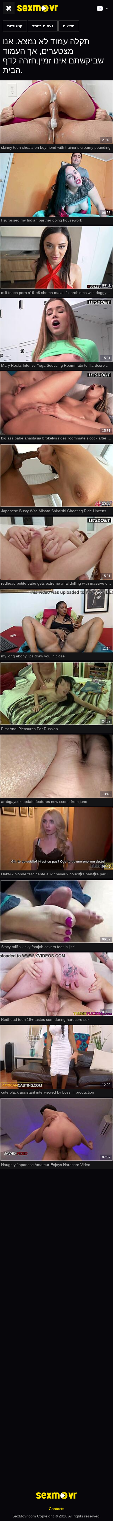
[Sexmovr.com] (37, 8)
